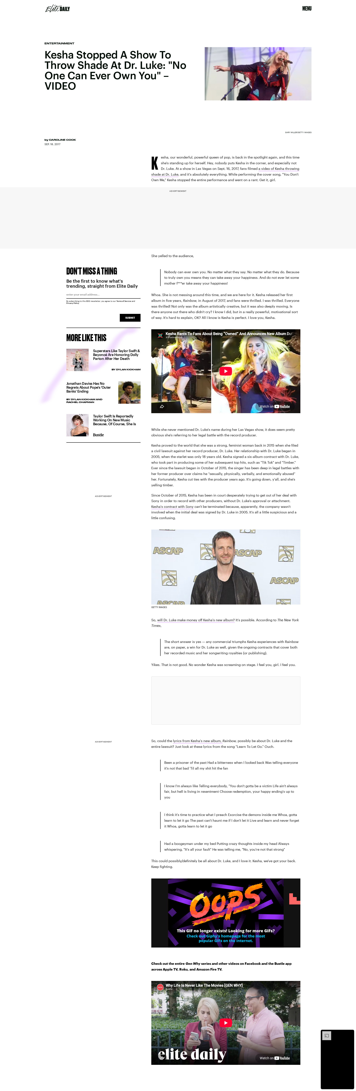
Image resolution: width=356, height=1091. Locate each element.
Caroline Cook (62, 139)
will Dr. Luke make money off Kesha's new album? (196, 620)
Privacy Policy (72, 303)
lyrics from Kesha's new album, (197, 741)
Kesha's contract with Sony (172, 506)
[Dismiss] (350, 1033)
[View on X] (226, 700)
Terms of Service (123, 301)
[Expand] (325, 1033)
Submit (130, 317)
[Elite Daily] (57, 8)
